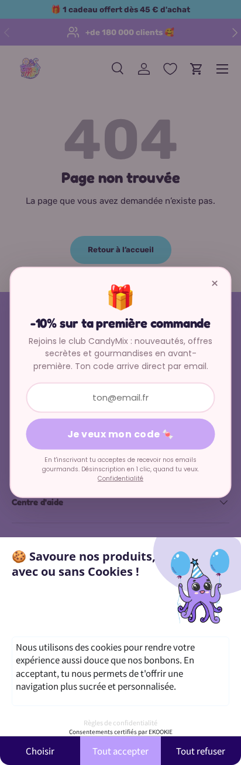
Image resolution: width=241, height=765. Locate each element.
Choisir (40, 751)
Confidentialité (120, 478)
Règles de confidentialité (120, 722)
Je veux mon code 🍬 (120, 434)
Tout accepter (120, 751)
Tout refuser (200, 751)
